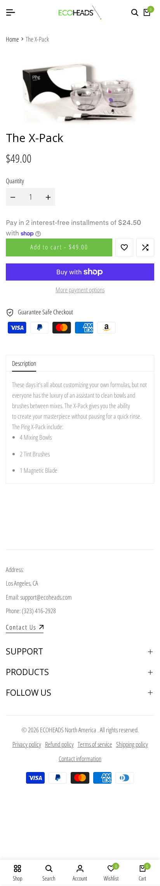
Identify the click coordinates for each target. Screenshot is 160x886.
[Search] (134, 12)
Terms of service (95, 744)
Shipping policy (132, 744)
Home (12, 39)
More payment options (80, 289)
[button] (124, 247)
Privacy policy (26, 744)
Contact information (80, 758)
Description (24, 363)
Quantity (15, 180)
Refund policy (59, 744)
